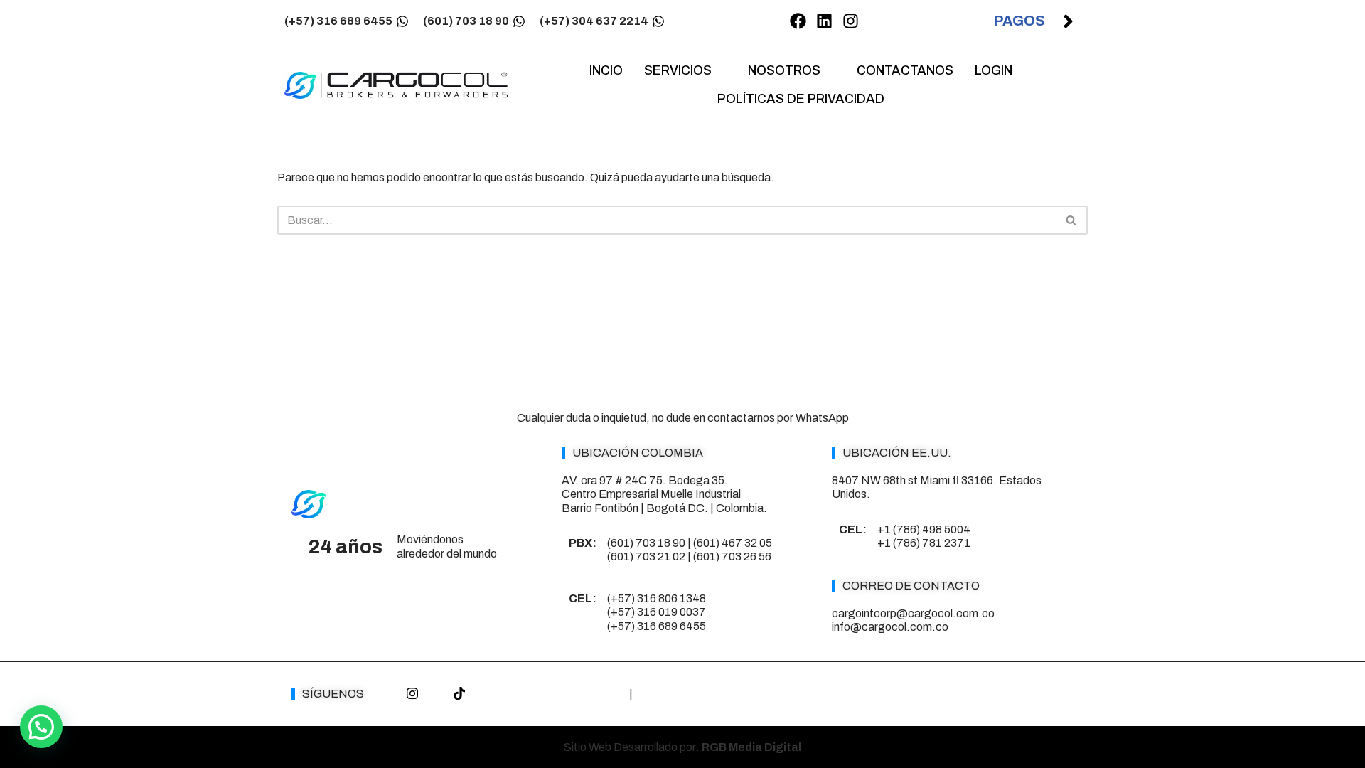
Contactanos (905, 70)
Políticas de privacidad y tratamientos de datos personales (778, 694)
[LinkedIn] (435, 694)
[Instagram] (850, 22)
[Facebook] (798, 22)
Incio (606, 70)
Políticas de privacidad (800, 99)
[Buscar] (1072, 220)
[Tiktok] (459, 694)
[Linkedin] (824, 22)
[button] (41, 726)
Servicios (678, 70)
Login (993, 70)
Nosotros (784, 70)
